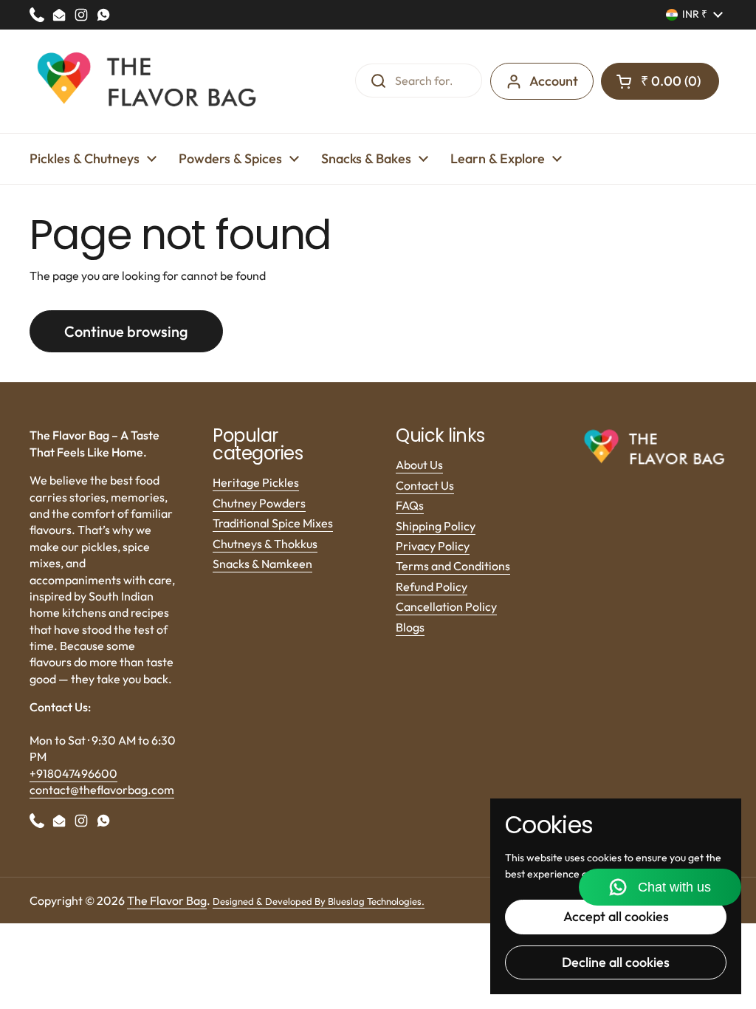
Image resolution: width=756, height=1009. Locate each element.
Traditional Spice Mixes (273, 523)
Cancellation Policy (446, 606)
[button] (660, 81)
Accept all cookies (616, 916)
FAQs (410, 505)
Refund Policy (431, 586)
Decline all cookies (616, 962)
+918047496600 (73, 773)
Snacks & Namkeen (262, 563)
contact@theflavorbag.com (102, 789)
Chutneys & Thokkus (265, 543)
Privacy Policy (433, 545)
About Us (419, 464)
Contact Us (425, 485)
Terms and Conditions (453, 565)
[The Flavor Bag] (148, 81)
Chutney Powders (259, 503)
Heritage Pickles (256, 482)
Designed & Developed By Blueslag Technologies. (319, 901)
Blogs (410, 627)
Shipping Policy (435, 526)
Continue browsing (126, 331)
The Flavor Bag (167, 900)
